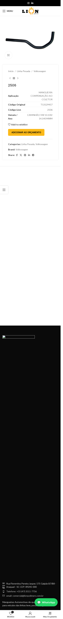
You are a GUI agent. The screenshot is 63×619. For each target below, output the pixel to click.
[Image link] (18, 456)
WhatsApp (48, 602)
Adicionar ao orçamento (26, 132)
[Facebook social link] (17, 155)
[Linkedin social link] (32, 3)
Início (11, 71)
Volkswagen (40, 71)
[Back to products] (14, 78)
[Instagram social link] (28, 3)
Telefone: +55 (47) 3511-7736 (21, 591)
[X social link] (21, 155)
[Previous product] (10, 78)
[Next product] (18, 78)
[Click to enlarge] (8, 55)
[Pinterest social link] (25, 155)
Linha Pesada (23, 71)
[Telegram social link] (33, 155)
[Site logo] (30, 10)
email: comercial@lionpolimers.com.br (24, 595)
